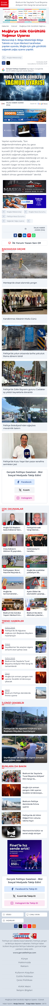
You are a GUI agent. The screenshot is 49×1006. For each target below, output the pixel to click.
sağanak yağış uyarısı (15, 221)
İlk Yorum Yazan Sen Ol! (26, 243)
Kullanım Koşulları (24, 972)
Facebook (26, 482)
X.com (26, 490)
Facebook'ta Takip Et (26, 889)
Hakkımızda (24, 962)
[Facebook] (16, 926)
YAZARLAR (10, 920)
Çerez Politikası (24, 980)
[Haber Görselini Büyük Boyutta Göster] (24, 87)
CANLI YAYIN (35, 915)
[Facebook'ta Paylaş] (3, 63)
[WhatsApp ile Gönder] (33, 235)
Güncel (14, 26)
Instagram (26, 498)
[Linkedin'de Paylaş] (24, 235)
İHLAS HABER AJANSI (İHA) (15, 104)
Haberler (5, 26)
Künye (24, 958)
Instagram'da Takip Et (26, 903)
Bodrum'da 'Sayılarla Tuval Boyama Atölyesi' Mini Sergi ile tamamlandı (26, 3)
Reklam (24, 966)
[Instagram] (25, 926)
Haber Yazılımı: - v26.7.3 (24, 1004)
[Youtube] (29, 926)
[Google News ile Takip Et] (42, 103)
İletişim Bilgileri (24, 990)
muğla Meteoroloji (14, 58)
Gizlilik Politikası (24, 976)
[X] (20, 926)
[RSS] (34, 926)
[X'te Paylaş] (8, 63)
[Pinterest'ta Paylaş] (29, 235)
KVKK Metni (24, 986)
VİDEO (8, 915)
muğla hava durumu (37, 212)
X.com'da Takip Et (26, 896)
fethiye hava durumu (15, 216)
